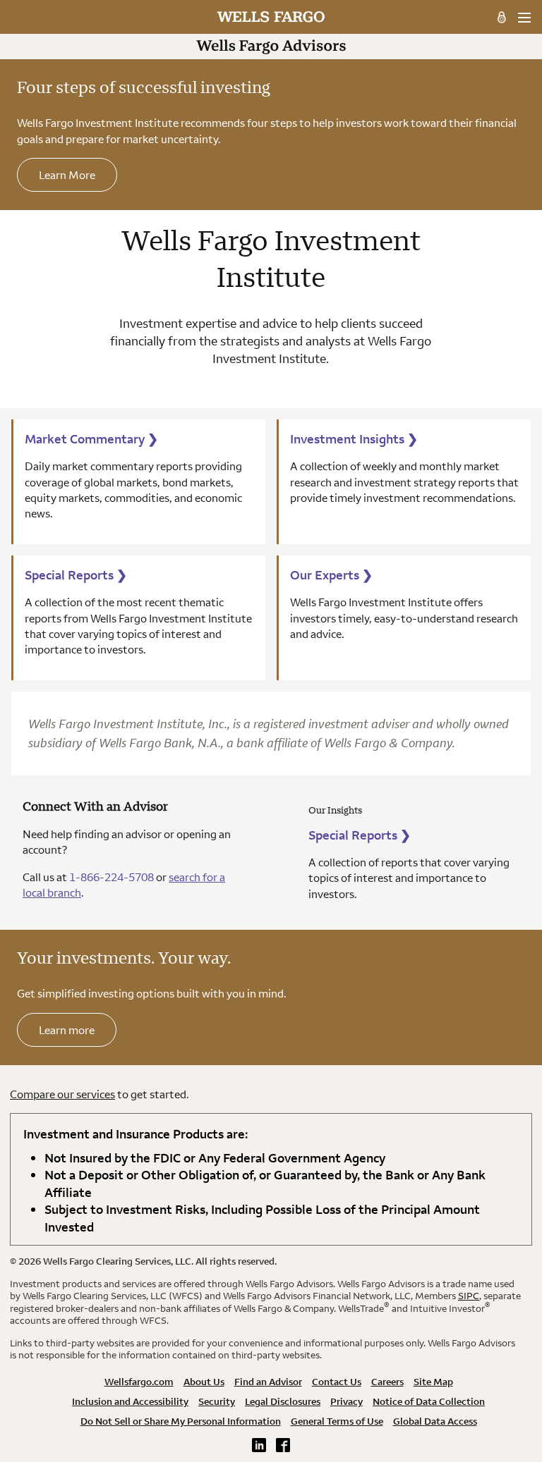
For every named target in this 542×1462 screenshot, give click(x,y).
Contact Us (336, 1381)
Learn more (67, 1030)
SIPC (468, 1295)
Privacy (346, 1401)
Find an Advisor (268, 1381)
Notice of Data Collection (429, 1401)
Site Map (433, 1381)
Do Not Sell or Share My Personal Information (180, 1421)
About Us (203, 1381)
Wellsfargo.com (139, 1381)
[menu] (524, 17)
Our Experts (331, 575)
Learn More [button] (67, 175)
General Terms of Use (337, 1421)
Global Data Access (435, 1421)
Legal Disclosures (282, 1401)
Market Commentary (91, 439)
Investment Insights (354, 439)
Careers (387, 1381)
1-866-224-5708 (111, 877)
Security (216, 1401)
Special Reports (76, 575)
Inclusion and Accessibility (130, 1401)
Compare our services (62, 1094)
